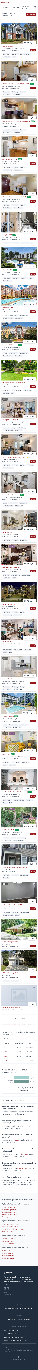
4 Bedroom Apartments (9, 1214)
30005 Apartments (8, 1251)
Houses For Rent (7, 1239)
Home (3, 1024)
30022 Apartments (8, 1253)
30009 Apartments (8, 1258)
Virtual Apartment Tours (12, 1333)
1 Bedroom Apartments (9, 1207)
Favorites (15, 8)
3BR (5, 1060)
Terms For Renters (22, 1350)
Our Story (8, 1308)
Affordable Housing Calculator (14, 1337)
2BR (5, 1056)
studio (17, 1140)
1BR (5, 1052)
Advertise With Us (25, 8)
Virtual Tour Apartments (10, 1227)
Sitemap (27, 1320)
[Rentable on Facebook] (5, 1289)
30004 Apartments (8, 1256)
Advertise (20, 1320)
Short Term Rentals (8, 1231)
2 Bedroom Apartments (9, 1210)
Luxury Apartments (8, 1243)
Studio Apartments (8, 1217)
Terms (13, 1350)
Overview (15, 1308)
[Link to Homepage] (5, 3)
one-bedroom (23, 1154)
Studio (6, 1048)
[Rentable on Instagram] (8, 1289)
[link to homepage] (19, 1273)
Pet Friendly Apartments (10, 1224)
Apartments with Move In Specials (13, 1229)
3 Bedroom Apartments (9, 1212)
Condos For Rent (7, 1241)
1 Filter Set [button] (31, 14)
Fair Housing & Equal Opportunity (15, 1340)
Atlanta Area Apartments (13, 1024)
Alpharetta (24, 1024)
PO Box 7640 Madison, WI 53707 (10, 1293)
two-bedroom (23, 1168)
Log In (35, 8)
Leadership (23, 1308)
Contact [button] (33, 50)
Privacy (32, 1350)
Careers (6, 8)
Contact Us (11, 1320)
